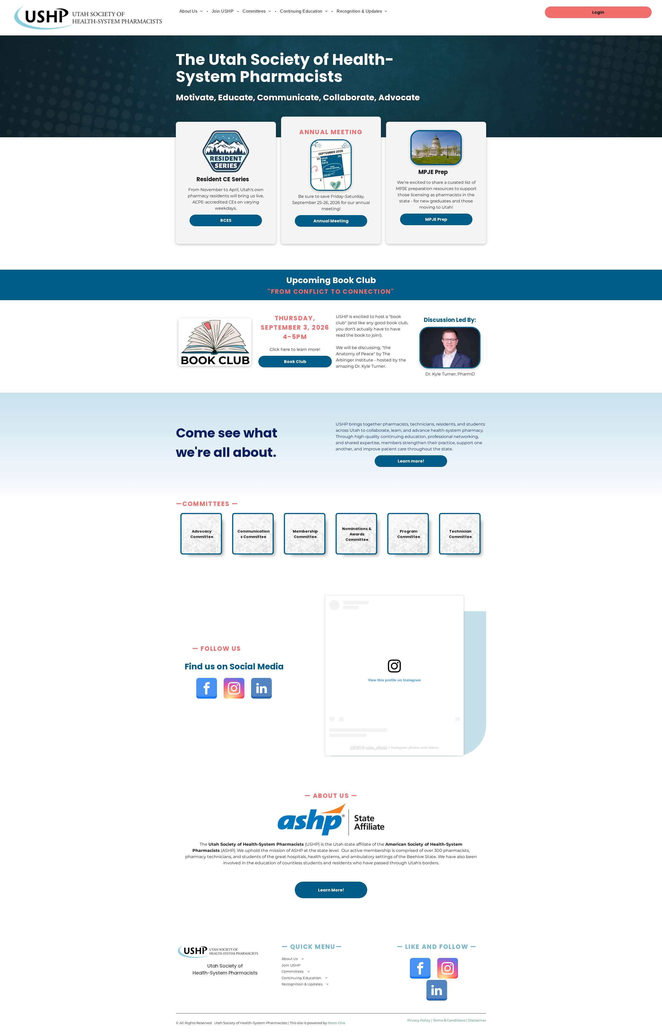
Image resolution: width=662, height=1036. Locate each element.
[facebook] (206, 689)
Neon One (336, 1023)
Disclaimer (477, 1020)
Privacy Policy (418, 1020)
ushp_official (376, 747)
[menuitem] (192, 11)
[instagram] (234, 689)
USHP (355, 747)
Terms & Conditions (449, 1020)
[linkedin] (261, 689)
